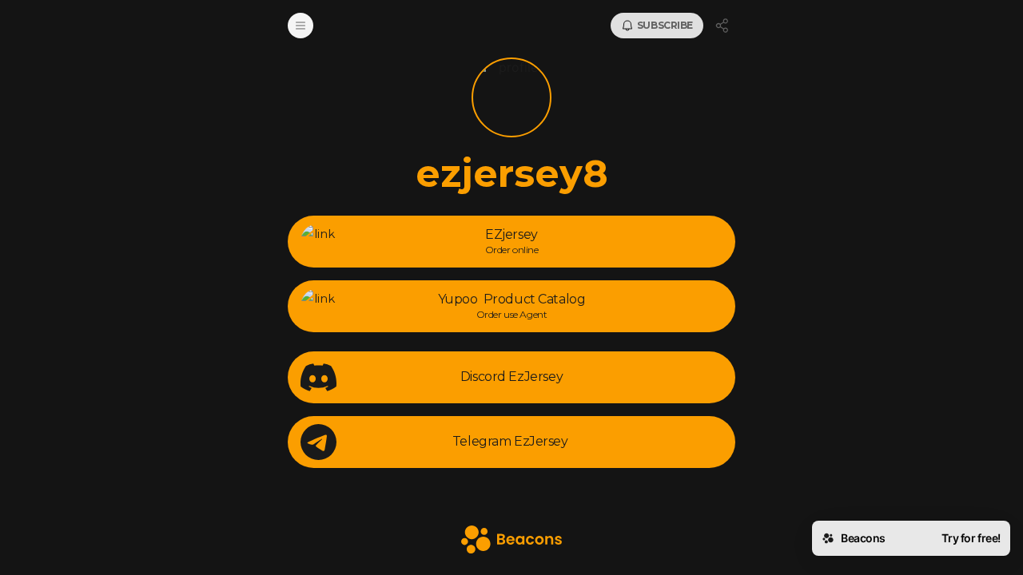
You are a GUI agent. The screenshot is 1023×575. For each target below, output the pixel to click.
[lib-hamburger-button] (300, 25)
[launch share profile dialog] (722, 25)
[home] (511, 541)
